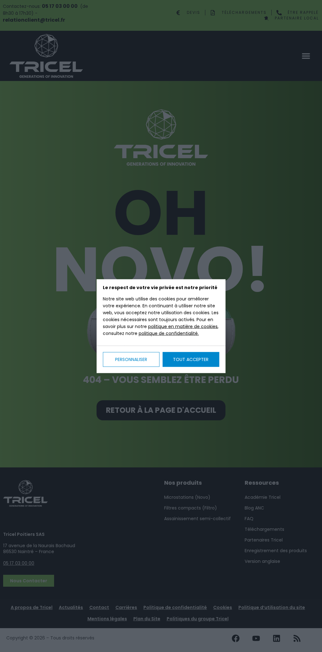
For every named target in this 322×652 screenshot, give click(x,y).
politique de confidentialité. (169, 333)
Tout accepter (190, 359)
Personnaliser (131, 359)
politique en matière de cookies (183, 326)
